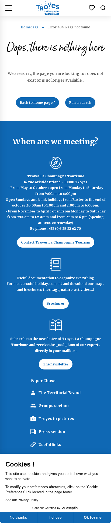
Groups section (54, 405)
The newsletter (55, 364)
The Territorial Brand (60, 392)
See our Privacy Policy (21, 500)
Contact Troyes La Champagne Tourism (55, 242)
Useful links (50, 444)
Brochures (56, 303)
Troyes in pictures (56, 418)
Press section (52, 431)
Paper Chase (43, 381)
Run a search (80, 103)
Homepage (30, 27)
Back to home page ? (37, 103)
